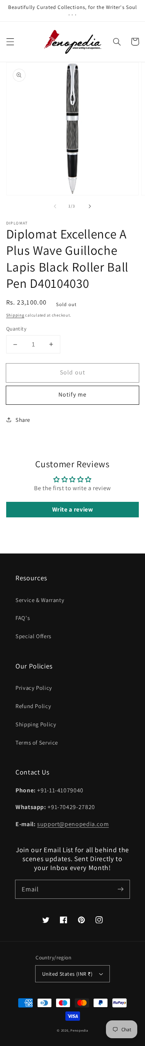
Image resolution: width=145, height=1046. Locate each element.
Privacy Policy (33, 687)
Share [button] (22, 419)
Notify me (72, 394)
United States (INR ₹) (67, 973)
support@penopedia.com (73, 824)
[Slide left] (54, 206)
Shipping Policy (35, 724)
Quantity (16, 328)
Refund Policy (33, 706)
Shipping (15, 315)
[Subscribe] (121, 889)
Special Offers (33, 636)
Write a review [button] (72, 509)
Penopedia (79, 1030)
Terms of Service (36, 742)
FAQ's (22, 617)
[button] (10, 41)
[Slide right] (90, 206)
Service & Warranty (39, 600)
